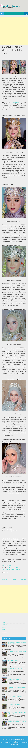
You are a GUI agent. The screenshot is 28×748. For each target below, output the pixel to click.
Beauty (4, 565)
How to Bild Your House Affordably (15, 696)
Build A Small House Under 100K (14, 704)
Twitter (19, 568)
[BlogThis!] (4, 572)
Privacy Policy (5, 624)
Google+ (6, 569)
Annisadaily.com (6, 77)
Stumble (12, 569)
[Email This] (3, 572)
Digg (19, 569)
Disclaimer (4, 627)
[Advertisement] (14, 31)
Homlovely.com (14, 739)
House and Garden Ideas (22, 742)
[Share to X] (6, 572)
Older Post (23, 579)
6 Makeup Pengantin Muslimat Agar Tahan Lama (12, 50)
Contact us (4, 632)
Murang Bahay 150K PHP (13, 660)
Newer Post (5, 579)
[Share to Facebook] (7, 572)
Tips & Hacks (9, 565)
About (3, 629)
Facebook (12, 568)
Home (14, 579)
